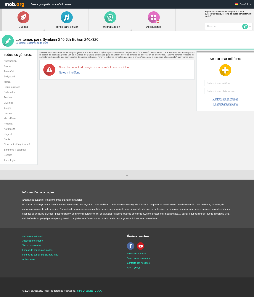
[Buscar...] (246, 26)
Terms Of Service (84, 291)
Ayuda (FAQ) (133, 267)
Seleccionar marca (136, 253)
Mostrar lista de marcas (225, 99)
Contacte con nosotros (138, 263)
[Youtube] (141, 249)
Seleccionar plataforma (225, 104)
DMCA (98, 291)
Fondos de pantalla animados (37, 250)
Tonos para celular (31, 245)
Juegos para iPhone (32, 240)
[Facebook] (131, 249)
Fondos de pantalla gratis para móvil (40, 254)
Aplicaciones (28, 259)
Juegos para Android (32, 236)
